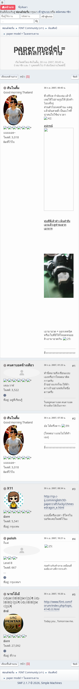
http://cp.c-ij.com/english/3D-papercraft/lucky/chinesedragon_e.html (59, 502)
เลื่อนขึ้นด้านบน (9, 663)
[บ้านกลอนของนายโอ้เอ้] (4, 651)
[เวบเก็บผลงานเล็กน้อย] (4, 577)
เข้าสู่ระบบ (44, 12)
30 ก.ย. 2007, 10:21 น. (55, 538)
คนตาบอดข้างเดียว (20, 365)
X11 (10, 488)
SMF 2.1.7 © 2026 (28, 683)
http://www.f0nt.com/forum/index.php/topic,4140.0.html (58, 605)
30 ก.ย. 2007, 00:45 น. (55, 87)
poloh (11, 538)
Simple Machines (51, 683)
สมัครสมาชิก (63, 12)
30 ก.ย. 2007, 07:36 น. (55, 417)
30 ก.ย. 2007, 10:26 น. (55, 593)
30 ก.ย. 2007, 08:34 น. (55, 488)
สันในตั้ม (13, 88)
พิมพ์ (75, 76)
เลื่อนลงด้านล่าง (9, 76)
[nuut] (4, 395)
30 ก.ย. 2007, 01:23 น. (55, 364)
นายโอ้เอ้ (13, 594)
